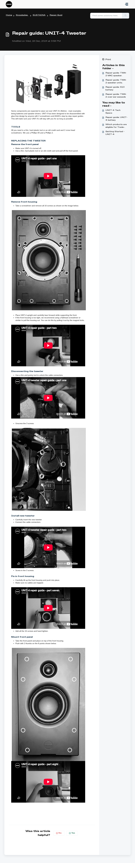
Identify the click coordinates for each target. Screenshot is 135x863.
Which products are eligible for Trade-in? (116, 126)
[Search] (125, 16)
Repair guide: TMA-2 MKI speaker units (115, 74)
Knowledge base (24, 15)
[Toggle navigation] (126, 4)
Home (9, 15)
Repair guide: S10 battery (115, 88)
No (60, 833)
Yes (73, 833)
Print (108, 60)
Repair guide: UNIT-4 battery (116, 118)
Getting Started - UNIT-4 (115, 133)
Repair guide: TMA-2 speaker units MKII (115, 81)
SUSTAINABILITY (43, 15)
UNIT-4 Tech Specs (112, 111)
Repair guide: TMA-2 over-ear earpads (115, 95)
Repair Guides (57, 15)
